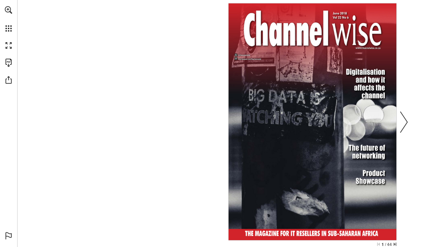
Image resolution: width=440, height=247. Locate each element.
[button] (8, 10)
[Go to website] (249, 59)
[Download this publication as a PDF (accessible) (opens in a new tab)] (8, 62)
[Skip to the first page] (378, 244)
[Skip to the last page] (395, 244)
